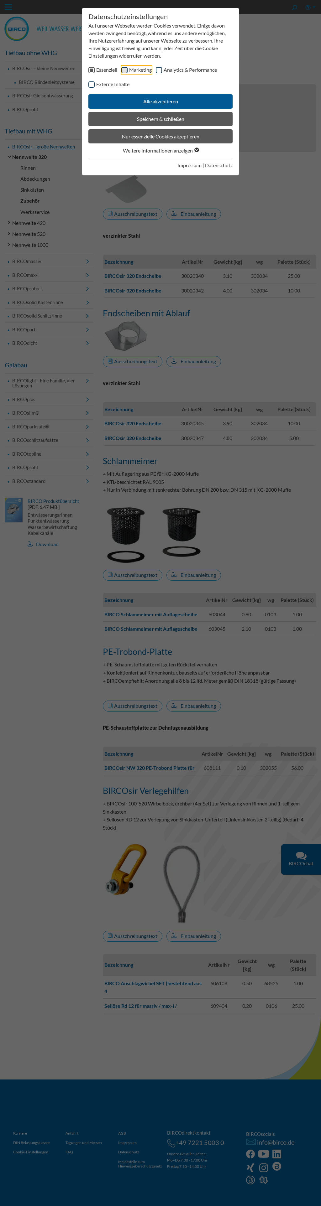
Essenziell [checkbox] (106, 70)
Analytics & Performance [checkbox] (190, 70)
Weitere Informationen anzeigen (158, 150)
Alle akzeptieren (160, 101)
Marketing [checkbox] (140, 70)
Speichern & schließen (160, 119)
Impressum (189, 165)
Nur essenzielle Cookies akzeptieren (160, 136)
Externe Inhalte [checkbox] (112, 84)
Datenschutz (219, 165)
